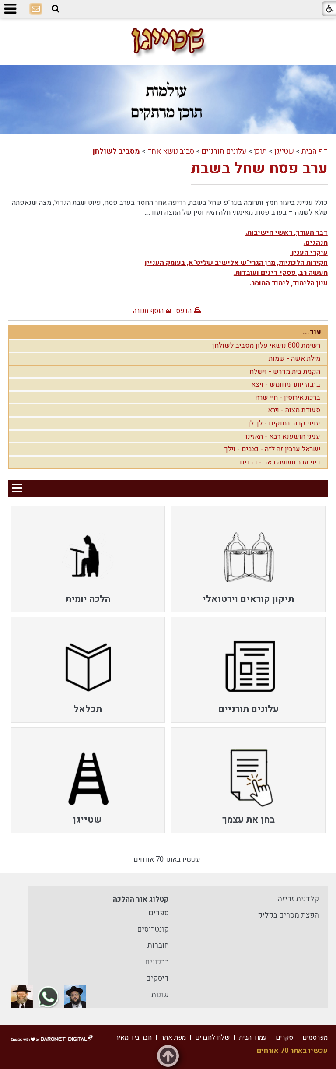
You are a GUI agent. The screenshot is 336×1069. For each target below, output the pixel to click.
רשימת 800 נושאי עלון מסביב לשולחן (266, 345)
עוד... (312, 332)
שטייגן (284, 151)
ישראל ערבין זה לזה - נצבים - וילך (272, 449)
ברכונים (157, 961)
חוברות (158, 945)
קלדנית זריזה (298, 898)
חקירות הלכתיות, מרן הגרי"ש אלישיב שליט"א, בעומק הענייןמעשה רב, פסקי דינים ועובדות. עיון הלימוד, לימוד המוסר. (236, 272)
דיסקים (157, 978)
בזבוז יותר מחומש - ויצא (285, 384)
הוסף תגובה (148, 311)
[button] (56, 9)
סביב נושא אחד (170, 151)
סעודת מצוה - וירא (294, 410)
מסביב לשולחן (116, 151)
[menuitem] (248, 559)
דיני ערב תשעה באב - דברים (280, 462)
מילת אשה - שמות (294, 358)
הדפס (184, 311)
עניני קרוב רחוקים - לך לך (283, 423)
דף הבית (314, 151)
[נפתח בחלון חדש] (75, 996)
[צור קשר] (36, 9)
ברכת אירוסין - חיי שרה (288, 397)
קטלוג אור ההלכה (141, 899)
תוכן (260, 151)
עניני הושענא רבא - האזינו (282, 436)
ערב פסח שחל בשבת (259, 168)
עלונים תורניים (224, 151)
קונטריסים (153, 929)
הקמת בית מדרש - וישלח (284, 371)
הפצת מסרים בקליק (288, 915)
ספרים (159, 912)
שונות (160, 994)
